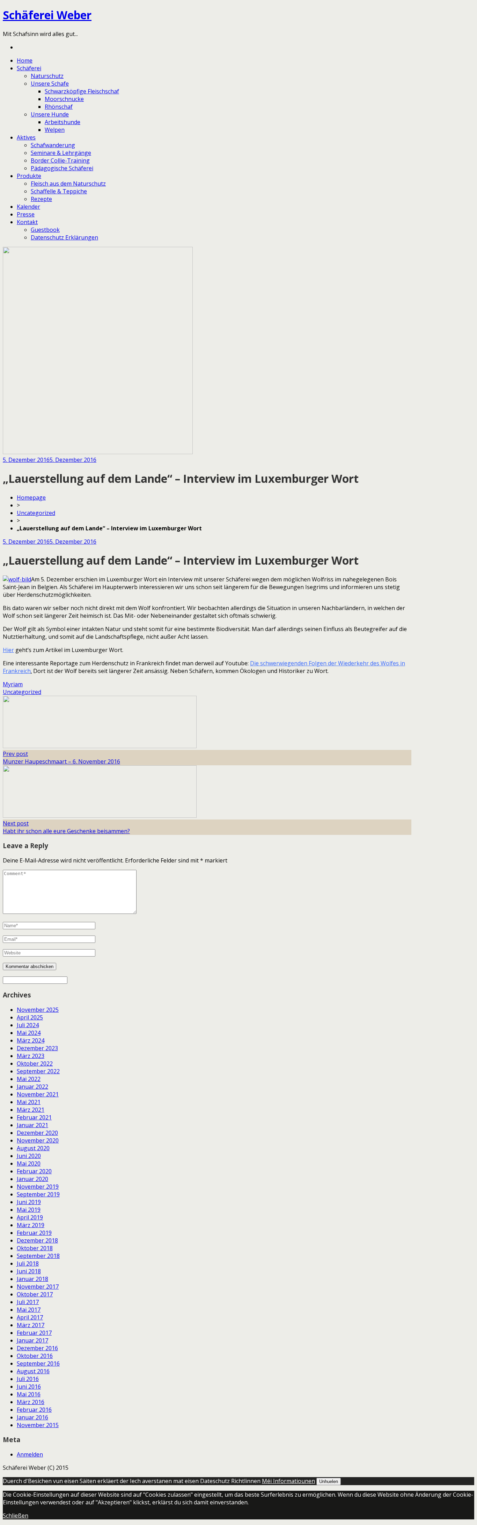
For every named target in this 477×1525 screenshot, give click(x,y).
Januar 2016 (32, 1417)
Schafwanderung (53, 145)
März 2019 (30, 1225)
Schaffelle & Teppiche (59, 191)
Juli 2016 (28, 1379)
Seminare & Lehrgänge (61, 153)
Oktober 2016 (35, 1356)
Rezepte (41, 199)
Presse (26, 214)
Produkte (29, 176)
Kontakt (27, 222)
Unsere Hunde (50, 114)
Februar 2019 (34, 1233)
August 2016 (33, 1371)
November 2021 (38, 1094)
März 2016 (30, 1402)
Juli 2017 (28, 1302)
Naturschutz (47, 76)
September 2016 (38, 1363)
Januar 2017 (32, 1340)
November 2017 (38, 1286)
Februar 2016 (34, 1409)
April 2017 (30, 1317)
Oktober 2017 (35, 1294)
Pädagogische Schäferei (62, 168)
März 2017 (30, 1325)
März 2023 (30, 1056)
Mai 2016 (29, 1394)
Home (24, 60)
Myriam (13, 684)
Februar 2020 (34, 1171)
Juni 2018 (29, 1271)
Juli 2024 (28, 1025)
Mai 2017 (29, 1309)
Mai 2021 (29, 1102)
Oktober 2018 (35, 1248)
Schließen (15, 1515)
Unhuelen (328, 1481)
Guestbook (45, 230)
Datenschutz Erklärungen (64, 237)
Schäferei (29, 68)
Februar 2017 (34, 1333)
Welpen (55, 130)
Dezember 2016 (37, 1348)
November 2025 (38, 1010)
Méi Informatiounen (288, 1481)
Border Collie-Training (60, 160)
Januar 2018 (32, 1279)
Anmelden (30, 1454)
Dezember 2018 (37, 1240)
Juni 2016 (29, 1386)
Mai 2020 (29, 1163)
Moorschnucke (64, 99)
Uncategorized (36, 513)
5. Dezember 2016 (26, 460)
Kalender (28, 206)
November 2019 (38, 1186)
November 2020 (38, 1140)
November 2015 (38, 1425)
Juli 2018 (28, 1263)
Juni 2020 (29, 1156)
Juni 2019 (29, 1202)
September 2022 (38, 1071)
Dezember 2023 (37, 1048)
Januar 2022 (32, 1086)
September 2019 (38, 1194)
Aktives (26, 137)
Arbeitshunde (62, 122)
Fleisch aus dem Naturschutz (68, 183)
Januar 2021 (32, 1125)
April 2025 (30, 1017)
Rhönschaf (59, 106)
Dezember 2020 (37, 1133)
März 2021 (30, 1110)
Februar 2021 (34, 1117)
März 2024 (30, 1040)
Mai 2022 (29, 1079)
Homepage (31, 497)
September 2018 (38, 1256)
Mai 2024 (29, 1033)
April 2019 (30, 1217)
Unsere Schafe (50, 83)
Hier (8, 650)
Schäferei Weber (47, 14)
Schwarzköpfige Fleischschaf (82, 91)
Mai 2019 (29, 1209)
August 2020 (33, 1148)
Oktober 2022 (35, 1063)
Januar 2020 (32, 1179)
